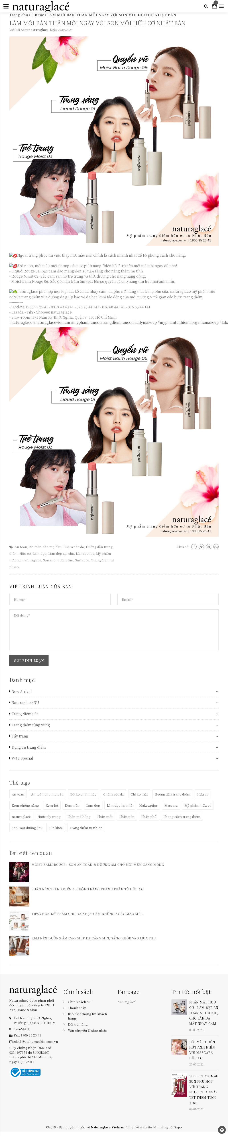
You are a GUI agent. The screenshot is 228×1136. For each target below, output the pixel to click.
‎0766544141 (22, 1029)
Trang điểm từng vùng (31, 725)
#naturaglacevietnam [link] (51, 322)
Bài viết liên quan (30, 852)
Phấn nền (126, 816)
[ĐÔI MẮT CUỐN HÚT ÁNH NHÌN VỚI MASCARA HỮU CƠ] (179, 1046)
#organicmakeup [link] (204, 322)
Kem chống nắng (25, 805)
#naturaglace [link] (20, 322)
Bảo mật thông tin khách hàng (87, 1015)
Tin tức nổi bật (191, 991)
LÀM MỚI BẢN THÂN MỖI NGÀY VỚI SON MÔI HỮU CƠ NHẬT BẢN (97, 23)
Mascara (171, 805)
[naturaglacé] (33, 990)
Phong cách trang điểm (181, 816)
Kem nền (72, 805)
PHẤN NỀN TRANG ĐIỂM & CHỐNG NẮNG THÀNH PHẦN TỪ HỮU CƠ (88, 889)
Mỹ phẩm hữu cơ (198, 805)
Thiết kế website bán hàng (147, 1127)
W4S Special (22, 758)
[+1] (216, 546)
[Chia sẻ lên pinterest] (208, 546)
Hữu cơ (25, 553)
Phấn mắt (104, 816)
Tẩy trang (20, 736)
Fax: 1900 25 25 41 (27, 1035)
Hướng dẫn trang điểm (172, 794)
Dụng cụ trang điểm (29, 747)
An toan (21, 546)
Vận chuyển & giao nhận (87, 1030)
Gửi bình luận (29, 660)
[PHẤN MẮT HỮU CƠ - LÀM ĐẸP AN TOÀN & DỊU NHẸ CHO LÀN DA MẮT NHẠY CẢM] (179, 1007)
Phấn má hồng (78, 816)
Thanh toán (77, 1007)
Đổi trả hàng (78, 1024)
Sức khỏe (82, 560)
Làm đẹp (39, 553)
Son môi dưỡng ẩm (58, 560)
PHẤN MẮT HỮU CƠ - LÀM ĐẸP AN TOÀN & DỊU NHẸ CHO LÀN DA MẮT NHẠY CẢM (204, 1013)
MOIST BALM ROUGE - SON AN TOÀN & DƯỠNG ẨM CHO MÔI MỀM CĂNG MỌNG (98, 864)
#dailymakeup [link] (144, 322)
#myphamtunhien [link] (173, 322)
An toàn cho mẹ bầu (45, 546)
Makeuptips (85, 553)
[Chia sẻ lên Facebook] (194, 546)
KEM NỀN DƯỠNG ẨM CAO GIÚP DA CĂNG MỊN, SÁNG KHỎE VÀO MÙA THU (94, 938)
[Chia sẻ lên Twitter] (201, 546)
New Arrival (22, 691)
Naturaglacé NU (25, 702)
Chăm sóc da (73, 546)
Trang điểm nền (25, 713)
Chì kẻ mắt (139, 794)
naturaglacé (31, 560)
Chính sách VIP (80, 1001)
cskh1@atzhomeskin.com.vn (35, 1041)
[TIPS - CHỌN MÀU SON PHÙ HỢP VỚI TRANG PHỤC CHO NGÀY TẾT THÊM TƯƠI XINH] (179, 1084)
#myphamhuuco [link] (85, 322)
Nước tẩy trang (49, 816)
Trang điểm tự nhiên (86, 827)
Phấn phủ (149, 816)
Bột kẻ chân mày (83, 794)
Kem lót (52, 805)
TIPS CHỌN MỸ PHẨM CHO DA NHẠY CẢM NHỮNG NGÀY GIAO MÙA (87, 913)
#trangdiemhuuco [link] (115, 322)
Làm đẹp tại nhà (61, 553)
